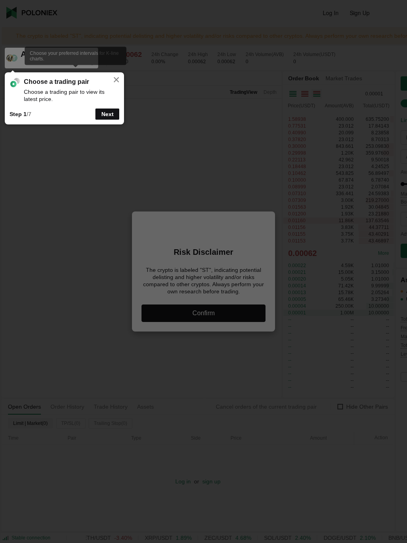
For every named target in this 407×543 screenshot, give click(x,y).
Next (107, 114)
